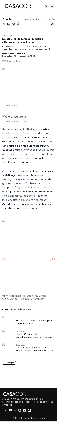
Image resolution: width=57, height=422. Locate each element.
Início (26, 19)
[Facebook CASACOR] (15, 410)
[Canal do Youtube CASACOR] (10, 410)
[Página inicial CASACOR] (17, 5)
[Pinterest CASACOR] (19, 410)
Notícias (36, 19)
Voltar (9, 19)
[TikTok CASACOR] (29, 410)
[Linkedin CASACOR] (24, 410)
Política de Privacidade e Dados (28, 418)
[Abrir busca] (46, 6)
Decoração (49, 19)
